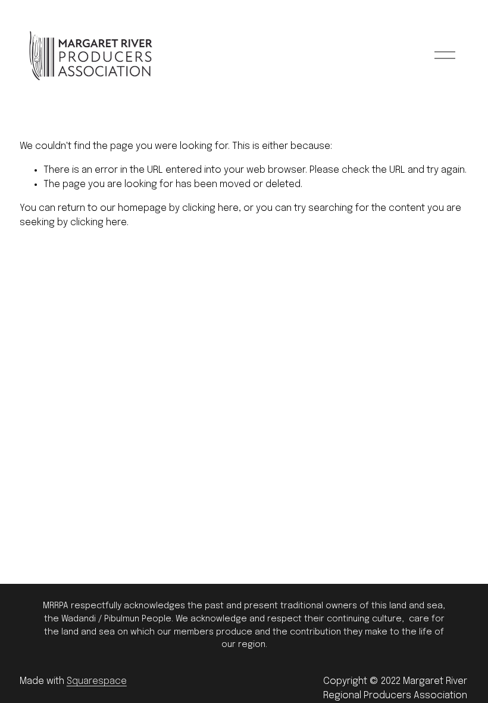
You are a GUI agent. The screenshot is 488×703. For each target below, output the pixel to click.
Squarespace (97, 681)
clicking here (210, 208)
